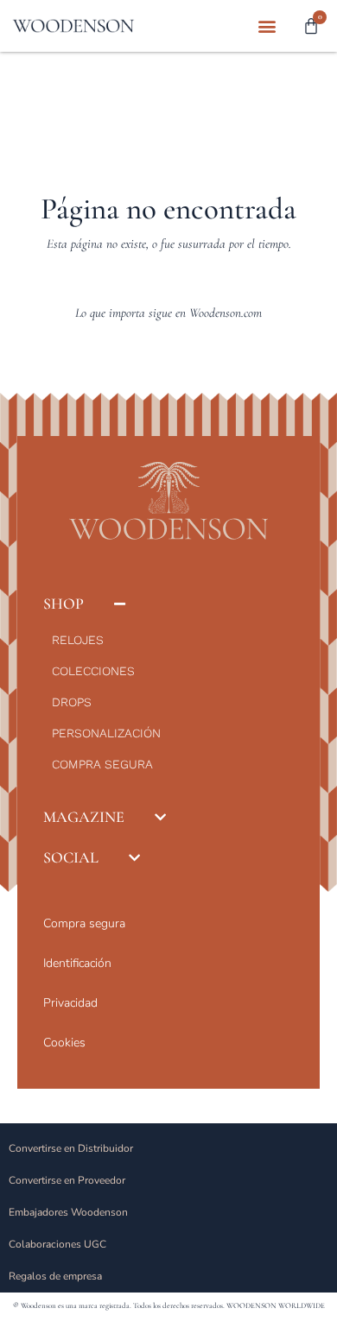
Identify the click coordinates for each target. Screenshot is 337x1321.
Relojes (78, 640)
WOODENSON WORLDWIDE (275, 1306)
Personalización (106, 733)
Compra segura (102, 764)
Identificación (77, 963)
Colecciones (93, 671)
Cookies (64, 1042)
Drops (72, 702)
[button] (266, 26)
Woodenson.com (225, 312)
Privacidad (70, 1003)
